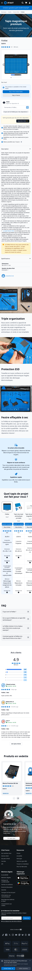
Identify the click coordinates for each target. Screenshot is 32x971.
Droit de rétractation (7, 887)
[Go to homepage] (9, 2)
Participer (19, 858)
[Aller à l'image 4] (17, 78)
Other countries (23, 968)
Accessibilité (4, 875)
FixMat (22, 12)
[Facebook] (6, 935)
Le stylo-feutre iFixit (8, 231)
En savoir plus (11, 838)
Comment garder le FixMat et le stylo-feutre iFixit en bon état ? (12, 637)
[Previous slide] (14, 798)
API (2, 864)
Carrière (3, 861)
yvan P (8, 720)
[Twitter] (10, 935)
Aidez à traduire (14, 929)
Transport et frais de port (8, 892)
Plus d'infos (7, 527)
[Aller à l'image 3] (15, 78)
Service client (5, 856)
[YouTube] (16, 935)
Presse (18, 853)
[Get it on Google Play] (23, 883)
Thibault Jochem (10, 684)
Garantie (3, 890)
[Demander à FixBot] (27, 107)
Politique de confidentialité (5, 881)
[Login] (29, 2)
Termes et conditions (7, 884)
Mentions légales (6, 877)
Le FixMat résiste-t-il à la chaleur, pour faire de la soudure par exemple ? (13, 628)
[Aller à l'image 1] (11, 78)
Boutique (3, 12)
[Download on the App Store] (23, 878)
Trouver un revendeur (23, 864)
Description (5, 149)
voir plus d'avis (16, 744)
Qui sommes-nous (6, 853)
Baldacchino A (10, 701)
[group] (4, 65)
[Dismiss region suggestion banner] (30, 960)
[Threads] (26, 935)
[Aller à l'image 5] (19, 78)
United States (7, 968)
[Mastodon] (19, 935)
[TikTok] (3, 935)
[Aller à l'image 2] (13, 78)
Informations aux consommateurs (6, 896)
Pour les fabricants (22, 866)
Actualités (19, 856)
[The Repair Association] (29, 935)
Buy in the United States (16, 91)
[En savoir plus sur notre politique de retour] (21, 142)
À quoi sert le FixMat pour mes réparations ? (16, 112)
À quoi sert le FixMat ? (9, 612)
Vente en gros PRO (22, 861)
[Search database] (22, 2)
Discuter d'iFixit (5, 858)
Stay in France (16, 95)
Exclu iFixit (16, 12)
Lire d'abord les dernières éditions (12, 921)
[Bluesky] (22, 935)
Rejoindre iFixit (23, 121)
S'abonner (26, 918)
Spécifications (5, 258)
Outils (9, 12)
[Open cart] (26, 2)
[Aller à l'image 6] (21, 78)
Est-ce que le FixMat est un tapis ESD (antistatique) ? (14, 619)
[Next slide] (17, 798)
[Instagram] (13, 935)
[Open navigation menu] (2, 2)
